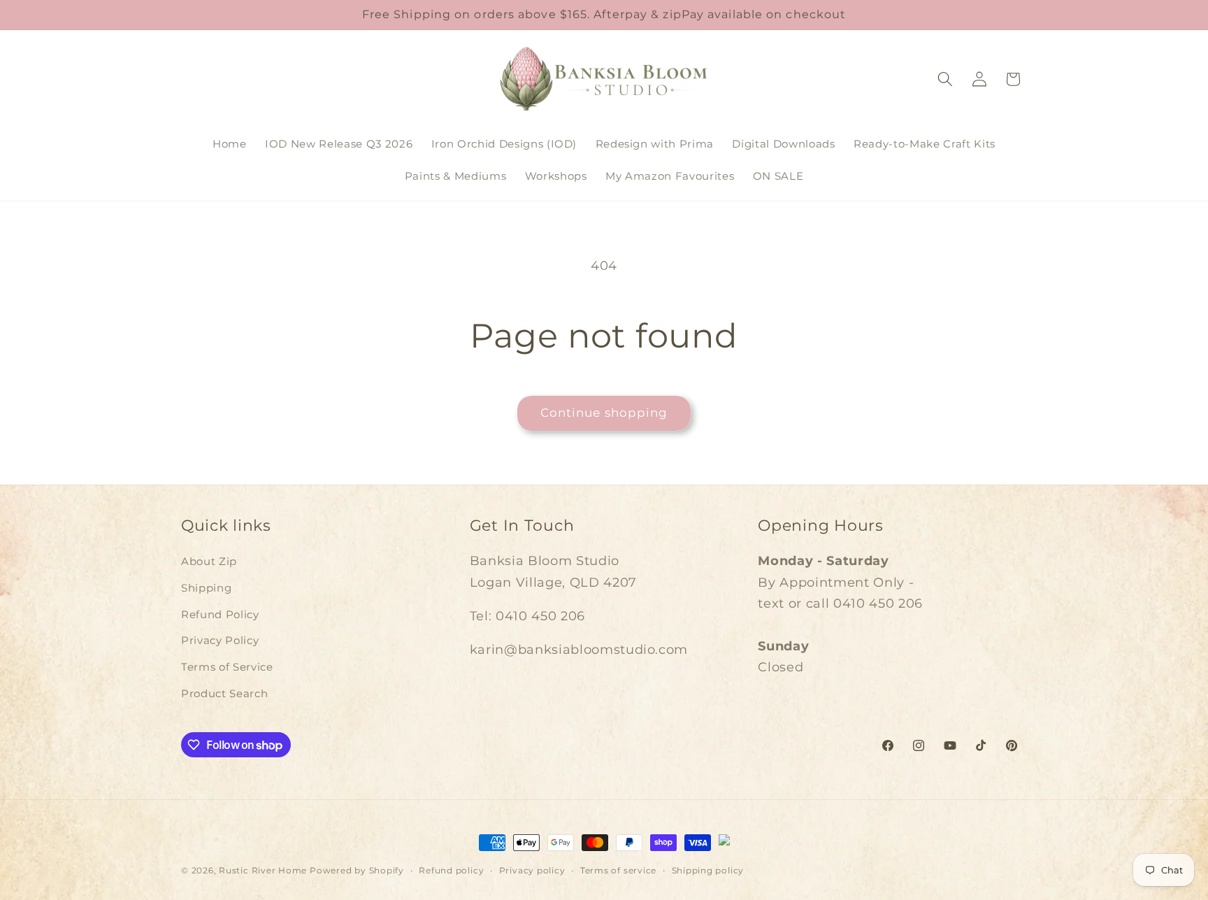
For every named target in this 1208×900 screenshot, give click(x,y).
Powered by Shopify (357, 870)
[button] (945, 79)
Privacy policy (532, 870)
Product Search (224, 693)
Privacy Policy (220, 640)
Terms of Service (227, 666)
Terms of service (618, 870)
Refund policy (451, 870)
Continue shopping (604, 413)
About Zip (209, 561)
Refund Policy (220, 614)
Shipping (206, 587)
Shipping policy (708, 870)
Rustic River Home (263, 870)
